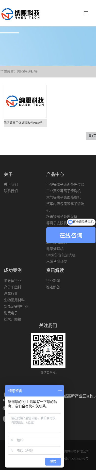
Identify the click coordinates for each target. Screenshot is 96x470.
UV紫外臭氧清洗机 (60, 255)
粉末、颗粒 (12, 319)
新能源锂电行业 (16, 306)
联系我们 (11, 191)
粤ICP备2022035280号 (72, 459)
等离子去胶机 (56, 223)
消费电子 (11, 313)
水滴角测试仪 (56, 262)
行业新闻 (53, 281)
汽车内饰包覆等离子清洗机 (65, 207)
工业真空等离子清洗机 (63, 191)
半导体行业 (12, 281)
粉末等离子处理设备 (61, 217)
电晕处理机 (55, 249)
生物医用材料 (14, 300)
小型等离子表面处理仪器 (65, 184)
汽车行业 (11, 294)
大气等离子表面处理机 (63, 197)
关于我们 (11, 184)
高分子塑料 (12, 287)
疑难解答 (53, 287)
